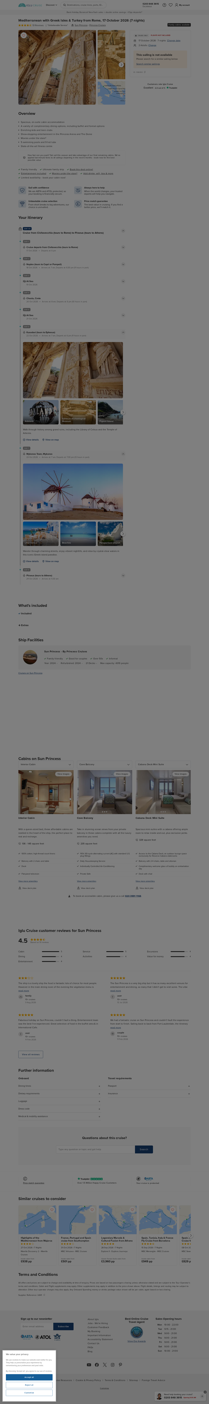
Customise (29, 1393)
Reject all (29, 1385)
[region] (29, 1376)
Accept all (29, 1377)
